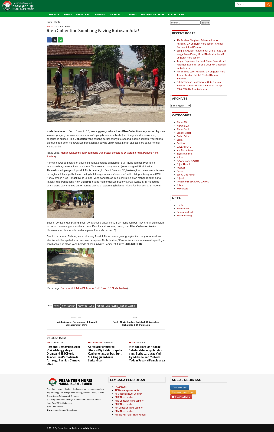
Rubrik (132, 14)
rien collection (128, 306)
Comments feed (185, 212)
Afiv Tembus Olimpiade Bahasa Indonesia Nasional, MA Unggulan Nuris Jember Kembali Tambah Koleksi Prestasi (200, 44)
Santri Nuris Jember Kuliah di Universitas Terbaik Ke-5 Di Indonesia (136, 323)
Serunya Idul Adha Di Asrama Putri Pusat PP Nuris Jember (94, 288)
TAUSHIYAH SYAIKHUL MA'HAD (193, 181)
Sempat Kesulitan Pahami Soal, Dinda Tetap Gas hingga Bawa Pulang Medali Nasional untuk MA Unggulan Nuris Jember (201, 54)
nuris (56, 306)
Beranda (54, 14)
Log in (180, 205)
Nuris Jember (68, 306)
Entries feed (183, 208)
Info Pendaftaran (152, 14)
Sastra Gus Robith (186, 174)
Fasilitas (181, 143)
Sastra (180, 171)
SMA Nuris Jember (124, 411)
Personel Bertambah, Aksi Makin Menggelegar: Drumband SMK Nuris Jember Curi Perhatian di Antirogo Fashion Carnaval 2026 (64, 355)
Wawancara (182, 188)
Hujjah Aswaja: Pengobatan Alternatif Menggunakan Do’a (76, 323)
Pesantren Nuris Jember (70, 428)
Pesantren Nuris (86, 306)
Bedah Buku (183, 136)
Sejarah (180, 178)
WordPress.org (184, 215)
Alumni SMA (183, 125)
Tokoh (180, 185)
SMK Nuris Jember (124, 404)
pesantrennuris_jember (184, 392)
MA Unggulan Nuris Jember (129, 407)
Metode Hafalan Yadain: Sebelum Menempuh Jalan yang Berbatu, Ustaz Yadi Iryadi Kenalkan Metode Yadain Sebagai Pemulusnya (147, 353)
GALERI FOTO (184, 146)
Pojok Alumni (183, 164)
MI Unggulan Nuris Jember (128, 393)
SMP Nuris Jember (124, 397)
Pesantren (82, 14)
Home (49, 22)
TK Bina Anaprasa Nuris (127, 390)
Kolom (180, 157)
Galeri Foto (116, 14)
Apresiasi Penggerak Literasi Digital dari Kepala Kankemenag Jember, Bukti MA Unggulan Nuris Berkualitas (105, 353)
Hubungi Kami (176, 14)
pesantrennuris (180, 387)
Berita (68, 14)
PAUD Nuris (121, 386)
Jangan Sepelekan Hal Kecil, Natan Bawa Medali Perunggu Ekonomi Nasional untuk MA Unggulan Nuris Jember (201, 64)
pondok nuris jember (107, 306)
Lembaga (99, 14)
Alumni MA (182, 122)
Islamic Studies (184, 153)
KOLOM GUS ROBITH (188, 160)
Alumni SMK (183, 129)
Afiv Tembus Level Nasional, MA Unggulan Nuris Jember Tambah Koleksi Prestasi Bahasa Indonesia (201, 75)
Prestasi (98, 342)
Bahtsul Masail (184, 132)
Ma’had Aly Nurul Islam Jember (130, 414)
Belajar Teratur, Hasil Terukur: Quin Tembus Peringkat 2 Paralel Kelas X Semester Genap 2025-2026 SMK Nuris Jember (199, 85)
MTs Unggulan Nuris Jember (129, 400)
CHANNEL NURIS (182, 396)
